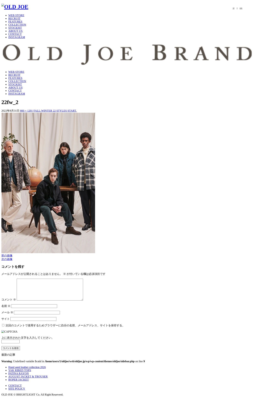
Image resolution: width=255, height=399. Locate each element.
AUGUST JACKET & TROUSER (28, 376)
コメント (8, 299)
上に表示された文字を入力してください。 (27, 337)
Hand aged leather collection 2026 (27, 367)
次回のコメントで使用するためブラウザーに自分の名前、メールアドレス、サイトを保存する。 (65, 325)
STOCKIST (15, 27)
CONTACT (15, 34)
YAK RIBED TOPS (19, 370)
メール (7, 312)
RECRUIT (14, 18)
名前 (5, 305)
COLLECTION (17, 24)
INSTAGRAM (16, 37)
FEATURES (15, 21)
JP (234, 8)
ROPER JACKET (18, 379)
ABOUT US (15, 30)
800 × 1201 (26, 110)
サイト (5, 318)
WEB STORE (16, 15)
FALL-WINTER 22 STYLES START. (55, 110)
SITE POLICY (16, 388)
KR (241, 8)
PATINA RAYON (18, 373)
